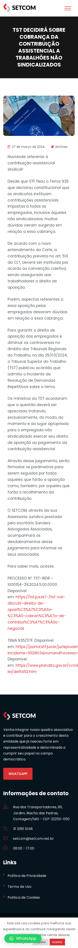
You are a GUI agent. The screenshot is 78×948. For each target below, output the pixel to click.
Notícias (61, 147)
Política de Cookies (24, 897)
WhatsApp (17, 773)
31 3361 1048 (23, 828)
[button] (23, 938)
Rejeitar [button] (40, 942)
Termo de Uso (19, 886)
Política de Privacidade (27, 875)
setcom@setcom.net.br (33, 838)
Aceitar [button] (57, 942)
